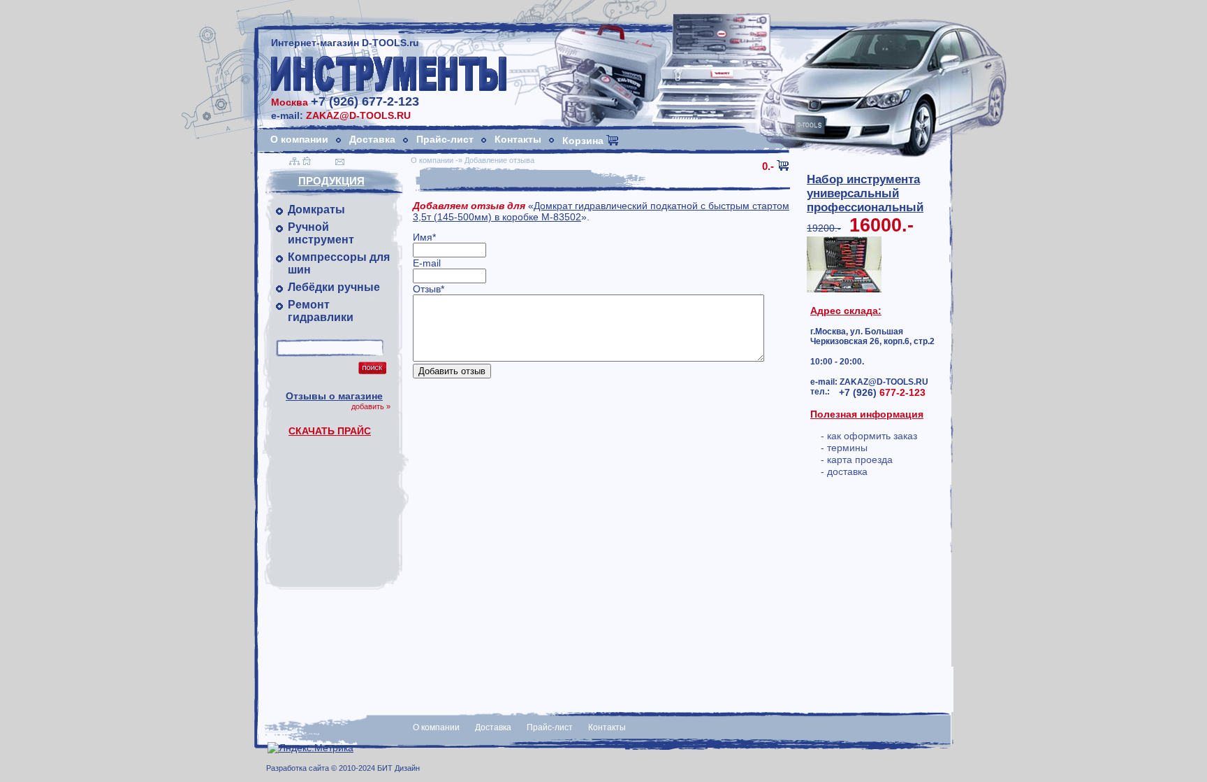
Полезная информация (866, 414)
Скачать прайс (329, 430)
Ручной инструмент (321, 233)
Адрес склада (844, 310)
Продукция (331, 181)
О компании (299, 139)
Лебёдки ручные (334, 287)
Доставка (372, 139)
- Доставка (844, 471)
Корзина (584, 140)
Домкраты (316, 209)
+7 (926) (882, 392)
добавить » (370, 406)
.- (768, 166)
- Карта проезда (857, 459)
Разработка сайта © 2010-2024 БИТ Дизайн (343, 768)
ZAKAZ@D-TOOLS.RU (358, 115)
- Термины (844, 447)
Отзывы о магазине (334, 395)
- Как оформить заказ (869, 435)
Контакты (518, 139)
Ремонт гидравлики (320, 311)
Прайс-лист (445, 139)
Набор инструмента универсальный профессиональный (865, 193)
